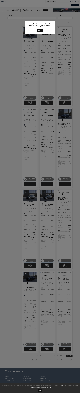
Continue (40, 30)
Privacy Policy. (49, 387)
